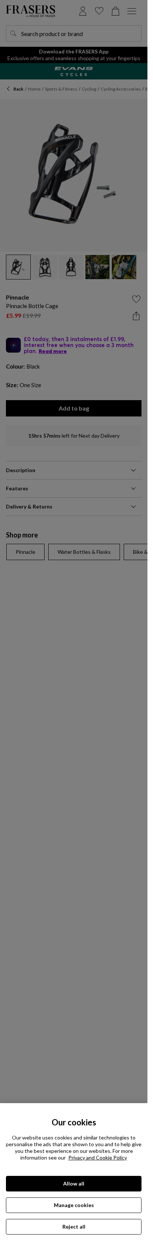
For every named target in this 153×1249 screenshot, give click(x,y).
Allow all (73, 1183)
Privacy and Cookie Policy (97, 1157)
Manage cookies (74, 1205)
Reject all (73, 1226)
